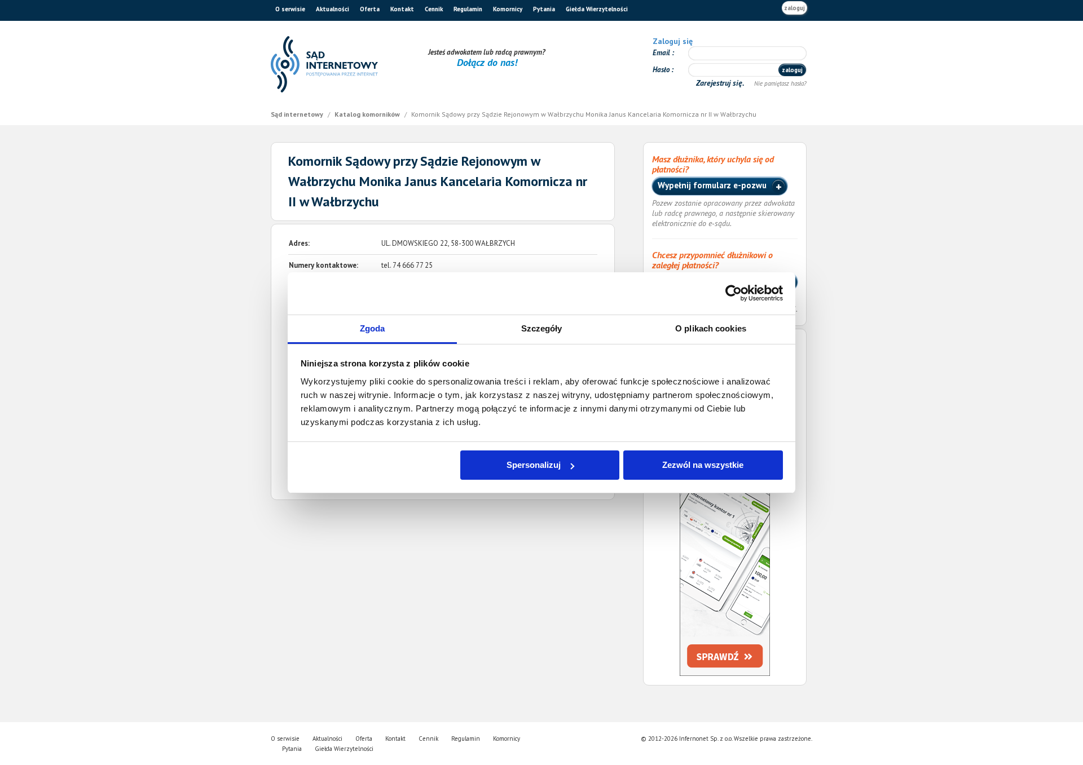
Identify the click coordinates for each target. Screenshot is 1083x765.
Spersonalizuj (534, 465)
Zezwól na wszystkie (702, 465)
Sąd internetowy (298, 114)
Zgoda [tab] (372, 328)
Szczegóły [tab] (541, 328)
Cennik (434, 9)
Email (662, 53)
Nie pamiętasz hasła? (780, 83)
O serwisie (290, 9)
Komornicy (507, 9)
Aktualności (332, 9)
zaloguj (794, 8)
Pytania (544, 9)
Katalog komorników (368, 114)
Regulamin (468, 9)
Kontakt (402, 9)
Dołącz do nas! (487, 62)
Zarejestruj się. (721, 83)
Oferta (370, 9)
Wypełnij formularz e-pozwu (713, 185)
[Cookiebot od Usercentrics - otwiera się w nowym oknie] (733, 293)
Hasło (662, 69)
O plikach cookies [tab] (710, 328)
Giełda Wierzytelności (597, 9)
